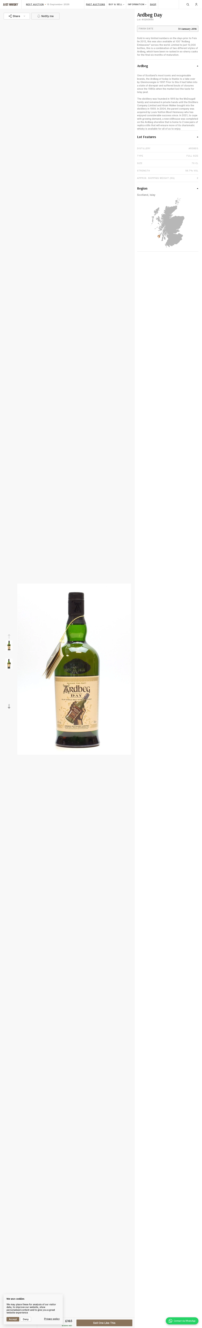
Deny (26, 1319)
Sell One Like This (104, 1322)
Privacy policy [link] (52, 1319)
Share (16, 16)
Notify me (47, 16)
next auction (35, 4)
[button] (167, 67)
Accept (13, 1319)
